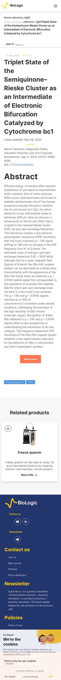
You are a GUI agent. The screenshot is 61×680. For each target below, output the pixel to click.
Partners (12, 569)
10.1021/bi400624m (22, 164)
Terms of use (15, 625)
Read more (30, 359)
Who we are (14, 563)
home (8, 17)
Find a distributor (17, 575)
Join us (12, 557)
